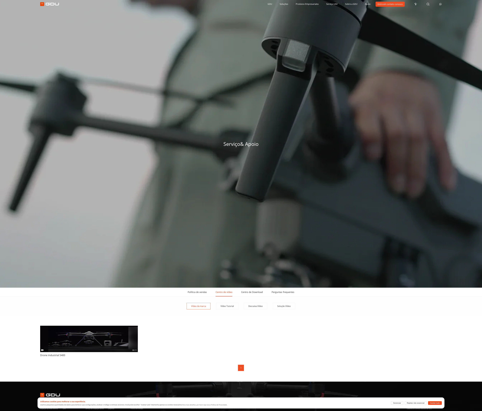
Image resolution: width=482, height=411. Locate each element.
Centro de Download (252, 292)
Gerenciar (397, 403)
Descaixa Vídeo (255, 306)
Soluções (284, 4)
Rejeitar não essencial (415, 403)
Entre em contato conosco (390, 4)
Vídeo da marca (198, 306)
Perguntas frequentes (283, 292)
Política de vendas (197, 292)
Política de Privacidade (219, 405)
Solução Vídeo (284, 306)
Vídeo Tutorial (227, 306)
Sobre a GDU (351, 4)
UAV (64, 409)
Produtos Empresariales (307, 4)
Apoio (368, 4)
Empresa (111, 409)
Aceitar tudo (435, 403)
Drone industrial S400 (52, 355)
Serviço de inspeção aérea (94, 409)
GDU (270, 4)
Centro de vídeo (224, 292)
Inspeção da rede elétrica (49, 409)
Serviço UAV (332, 4)
